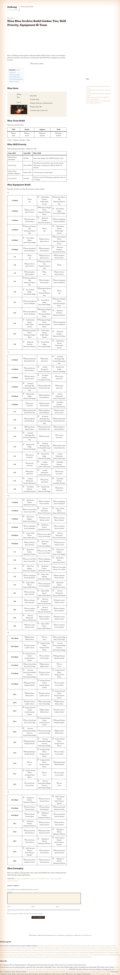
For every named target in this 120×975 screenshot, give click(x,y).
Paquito (33, 948)
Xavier (89, 946)
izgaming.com (69, 935)
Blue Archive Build (20, 878)
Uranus (13, 952)
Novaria (60, 946)
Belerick (41, 955)
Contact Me (105, 974)
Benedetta (23, 948)
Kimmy (37, 957)
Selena (77, 948)
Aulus (11, 948)
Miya (29, 950)
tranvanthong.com (61, 935)
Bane (21, 955)
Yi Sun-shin (43, 952)
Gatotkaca (41, 950)
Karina (11, 955)
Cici (48, 946)
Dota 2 (117, 967)
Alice (38, 948)
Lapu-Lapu (70, 952)
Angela (2, 952)
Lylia (6, 957)
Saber (103, 952)
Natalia (62, 948)
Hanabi (25, 950)
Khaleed (76, 955)
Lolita (36, 955)
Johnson (34, 950)
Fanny (6, 955)
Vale (99, 952)
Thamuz (42, 957)
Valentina (108, 946)
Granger (16, 948)
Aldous (110, 950)
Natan (7, 948)
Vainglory (3, 969)
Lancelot (98, 948)
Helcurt (52, 950)
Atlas (22, 952)
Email (33, 906)
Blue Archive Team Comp (50, 878)
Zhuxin (40, 946)
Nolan (52, 946)
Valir (107, 955)
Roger (93, 948)
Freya (32, 955)
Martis (48, 957)
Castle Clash (69, 971)
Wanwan (51, 948)
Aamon (113, 946)
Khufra (88, 948)
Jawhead (82, 948)
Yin (98, 946)
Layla (32, 952)
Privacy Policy (95, 974)
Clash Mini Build (59, 971)
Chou (72, 948)
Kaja (7, 950)
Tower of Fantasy (92, 971)
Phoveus (58, 950)
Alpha (92, 952)
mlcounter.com (87, 935)
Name (9, 906)
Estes (101, 950)
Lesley (37, 952)
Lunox (53, 955)
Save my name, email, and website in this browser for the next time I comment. (25, 913)
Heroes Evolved (44, 969)
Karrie (32, 957)
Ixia (56, 946)
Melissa (84, 946)
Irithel (2, 957)
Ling (62, 950)
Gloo (89, 950)
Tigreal (109, 948)
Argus (82, 955)
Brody (29, 948)
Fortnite (116, 969)
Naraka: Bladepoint (80, 971)
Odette (11, 957)
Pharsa (82, 952)
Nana (103, 955)
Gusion (84, 950)
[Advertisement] (37, 40)
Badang (26, 957)
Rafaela (19, 950)
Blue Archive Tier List (34, 878)
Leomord (93, 955)
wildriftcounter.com (78, 935)
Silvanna (27, 952)
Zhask (47, 950)
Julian (79, 946)
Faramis (21, 957)
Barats (87, 952)
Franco (77, 952)
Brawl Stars (34, 969)
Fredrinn (74, 946)
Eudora (50, 952)
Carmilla (47, 955)
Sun (54, 952)
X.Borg (62, 955)
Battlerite (53, 969)
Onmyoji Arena (12, 969)
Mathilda (3, 950)
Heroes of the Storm (24, 969)
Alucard (7, 952)
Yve (92, 950)
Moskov (86, 955)
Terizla (84, 957)
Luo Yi (115, 950)
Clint (96, 952)
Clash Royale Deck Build (34, 971)
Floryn (2, 948)
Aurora (57, 957)
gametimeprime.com (51, 935)
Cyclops (115, 952)
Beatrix (79, 950)
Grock (71, 955)
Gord (79, 957)
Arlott (66, 946)
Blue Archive (10, 18)
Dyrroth (62, 957)
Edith (94, 946)
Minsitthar (74, 957)
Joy (69, 946)
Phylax (101, 946)
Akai (67, 955)
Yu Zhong (109, 952)
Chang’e (67, 948)
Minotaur (116, 955)
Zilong (96, 950)
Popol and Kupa (62, 952)
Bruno (115, 948)
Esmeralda (44, 948)
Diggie (57, 948)
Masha (68, 957)
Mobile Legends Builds (27, 6)
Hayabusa (73, 950)
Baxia (111, 955)
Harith (58, 955)
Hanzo (16, 957)
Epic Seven (102, 971)
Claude (67, 950)
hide (18, 70)
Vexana (89, 957)
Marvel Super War (62, 969)
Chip (44, 946)
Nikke (108, 971)
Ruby (1, 955)
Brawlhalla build (48, 971)
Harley (105, 950)
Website (57, 906)
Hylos (18, 952)
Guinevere (13, 950)
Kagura (104, 948)
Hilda (52, 957)
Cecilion (16, 955)
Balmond (26, 955)
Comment (10, 892)
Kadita (99, 955)
